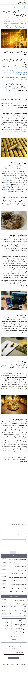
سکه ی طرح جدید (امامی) (14, 186)
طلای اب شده (23, 6)
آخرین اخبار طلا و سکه (10, 458)
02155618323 (7, 629)
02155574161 (7, 623)
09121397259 (19, 628)
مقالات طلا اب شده (13, 6)
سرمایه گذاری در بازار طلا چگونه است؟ (18, 7)
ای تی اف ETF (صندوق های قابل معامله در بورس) (15, 71)
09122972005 (19, 631)
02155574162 (7, 626)
